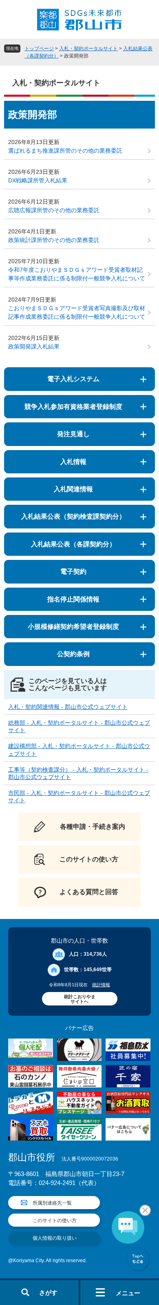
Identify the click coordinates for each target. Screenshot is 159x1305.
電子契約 (73, 571)
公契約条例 (73, 653)
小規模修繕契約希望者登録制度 (73, 626)
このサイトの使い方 (55, 1220)
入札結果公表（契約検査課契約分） (73, 516)
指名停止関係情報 (73, 599)
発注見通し (73, 434)
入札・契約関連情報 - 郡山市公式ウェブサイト (68, 707)
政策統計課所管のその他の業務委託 (53, 240)
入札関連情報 (73, 489)
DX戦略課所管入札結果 (37, 180)
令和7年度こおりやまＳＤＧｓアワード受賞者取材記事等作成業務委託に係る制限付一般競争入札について (76, 274)
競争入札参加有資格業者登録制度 (73, 406)
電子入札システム (73, 378)
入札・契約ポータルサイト (88, 48)
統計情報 (101, 984)
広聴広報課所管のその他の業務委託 (53, 210)
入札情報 (73, 461)
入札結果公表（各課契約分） (73, 544)
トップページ (39, 48)
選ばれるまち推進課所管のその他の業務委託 (65, 150)
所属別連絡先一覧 (52, 1203)
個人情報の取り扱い (55, 1238)
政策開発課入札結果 (34, 346)
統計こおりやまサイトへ (79, 999)
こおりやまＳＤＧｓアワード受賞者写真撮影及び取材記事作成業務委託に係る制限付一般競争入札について (76, 312)
